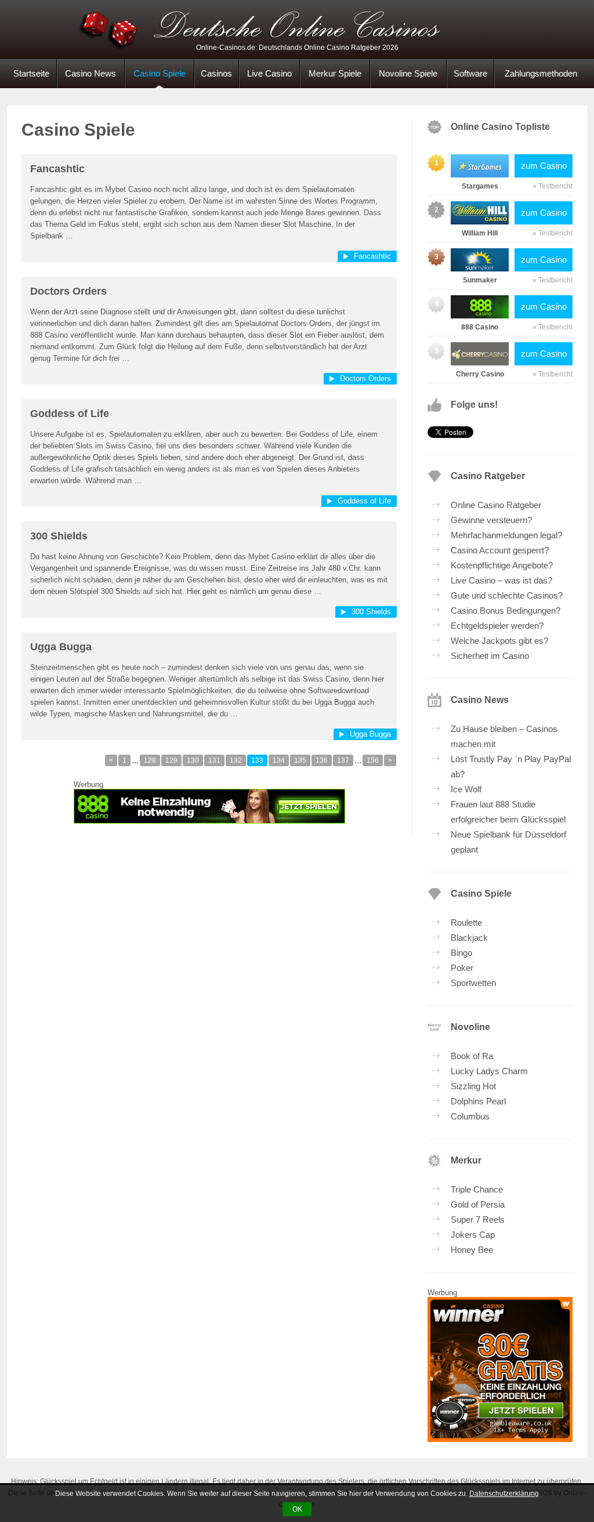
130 (193, 760)
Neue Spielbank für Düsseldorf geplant (508, 841)
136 (322, 760)
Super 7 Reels (478, 1219)
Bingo (461, 953)
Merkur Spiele (335, 73)
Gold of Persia (478, 1204)
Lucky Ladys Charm (489, 1071)
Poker (462, 968)
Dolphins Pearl (478, 1101)
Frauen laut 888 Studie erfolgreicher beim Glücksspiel (508, 811)
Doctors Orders (68, 291)
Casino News (90, 73)
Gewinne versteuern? (491, 520)
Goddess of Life (69, 413)
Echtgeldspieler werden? (497, 625)
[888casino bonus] (209, 806)
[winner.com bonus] (500, 1439)
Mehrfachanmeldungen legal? (506, 535)
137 (343, 760)
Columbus (470, 1116)
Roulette (466, 922)
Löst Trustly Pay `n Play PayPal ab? (511, 766)
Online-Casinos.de (297, 29)
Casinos (216, 73)
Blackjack (469, 938)
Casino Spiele (159, 73)
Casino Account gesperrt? (500, 550)
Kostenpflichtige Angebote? (502, 565)
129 (171, 760)
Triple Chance (477, 1189)
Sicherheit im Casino (490, 656)
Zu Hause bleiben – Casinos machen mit (504, 736)
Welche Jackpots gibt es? (499, 641)
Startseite (31, 73)
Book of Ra (472, 1056)
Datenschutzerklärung (504, 1494)
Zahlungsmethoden (541, 73)
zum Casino (544, 166)
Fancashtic (57, 169)
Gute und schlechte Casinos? (507, 595)
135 (300, 760)
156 (373, 760)
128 (150, 760)
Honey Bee (472, 1250)
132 (236, 760)
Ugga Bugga (61, 647)
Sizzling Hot (473, 1086)
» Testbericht (553, 186)
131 (214, 760)
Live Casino (269, 73)
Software (470, 73)
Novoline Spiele (408, 73)
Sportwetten (473, 983)
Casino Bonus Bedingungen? (505, 610)
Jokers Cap (473, 1235)
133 (257, 760)
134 (279, 760)
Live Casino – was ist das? (501, 580)
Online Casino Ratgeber (496, 505)
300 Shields (59, 536)
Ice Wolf (466, 789)
